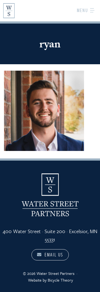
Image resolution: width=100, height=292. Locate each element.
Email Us (54, 254)
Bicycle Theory (60, 280)
